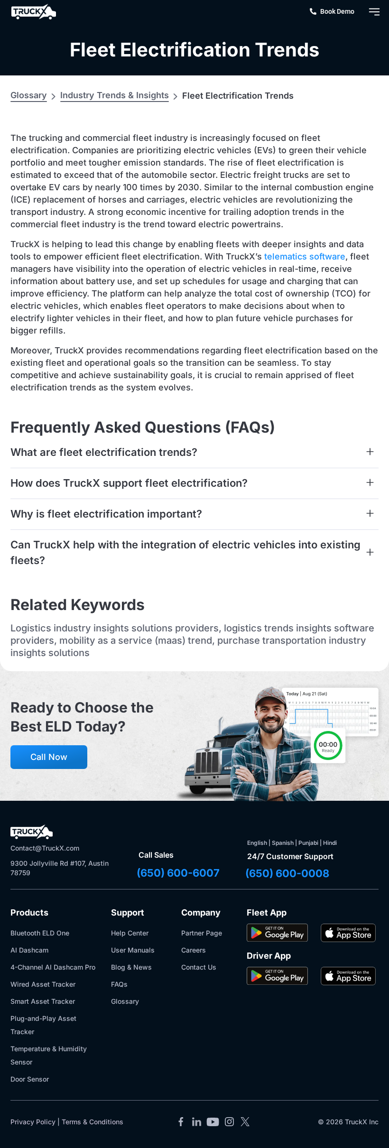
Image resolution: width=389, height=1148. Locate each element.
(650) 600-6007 (178, 873)
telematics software (304, 256)
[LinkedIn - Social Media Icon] (197, 1122)
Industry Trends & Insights (114, 95)
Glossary (28, 95)
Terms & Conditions (92, 1122)
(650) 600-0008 (287, 873)
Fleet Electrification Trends (194, 49)
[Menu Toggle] (374, 12)
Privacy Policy (33, 1122)
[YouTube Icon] (213, 1122)
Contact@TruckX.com (44, 848)
